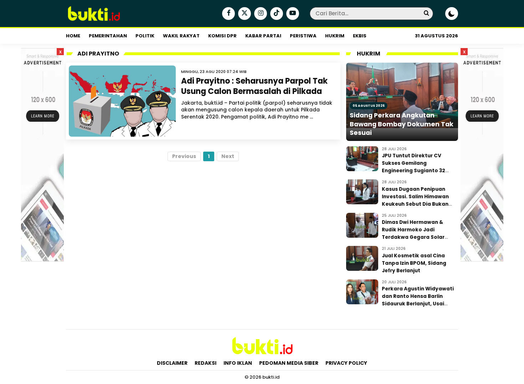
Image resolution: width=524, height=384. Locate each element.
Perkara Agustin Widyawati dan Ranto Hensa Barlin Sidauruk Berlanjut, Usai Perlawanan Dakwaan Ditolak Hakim (418, 303)
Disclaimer (172, 363)
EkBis (359, 35)
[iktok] (275, 13)
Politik (144, 35)
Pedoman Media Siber (288, 363)
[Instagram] (259, 13)
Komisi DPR (222, 35)
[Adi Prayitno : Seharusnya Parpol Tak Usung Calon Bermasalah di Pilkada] (122, 101)
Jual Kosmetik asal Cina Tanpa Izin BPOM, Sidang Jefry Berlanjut (414, 263)
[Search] (426, 13)
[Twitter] (243, 13)
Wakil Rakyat (181, 35)
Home (73, 35)
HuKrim (334, 35)
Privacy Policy (346, 363)
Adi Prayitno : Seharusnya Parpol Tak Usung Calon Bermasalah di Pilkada (254, 86)
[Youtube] (291, 13)
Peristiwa (303, 35)
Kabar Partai (263, 35)
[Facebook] (227, 13)
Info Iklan (238, 363)
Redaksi (205, 363)
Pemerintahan (108, 35)
